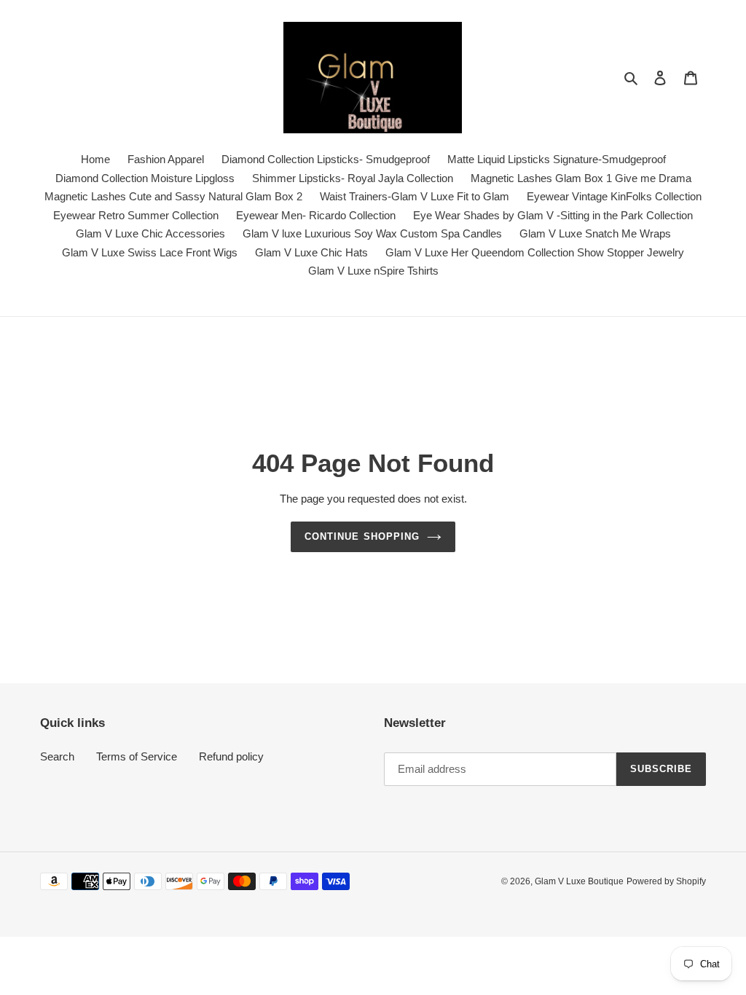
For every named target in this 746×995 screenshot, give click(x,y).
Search (57, 756)
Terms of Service (136, 756)
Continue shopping (362, 536)
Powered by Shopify (666, 881)
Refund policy (231, 756)
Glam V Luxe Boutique (579, 881)
